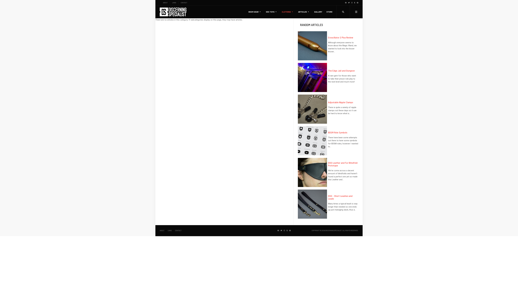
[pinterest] (357, 3)
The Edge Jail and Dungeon (341, 70)
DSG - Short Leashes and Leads (340, 197)
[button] (255, 11)
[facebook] (346, 3)
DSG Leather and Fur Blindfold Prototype (342, 164)
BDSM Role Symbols (337, 132)
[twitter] (349, 3)
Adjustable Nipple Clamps (340, 102)
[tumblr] (354, 3)
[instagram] (352, 3)
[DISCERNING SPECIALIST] (173, 12)
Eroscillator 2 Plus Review (340, 37)
